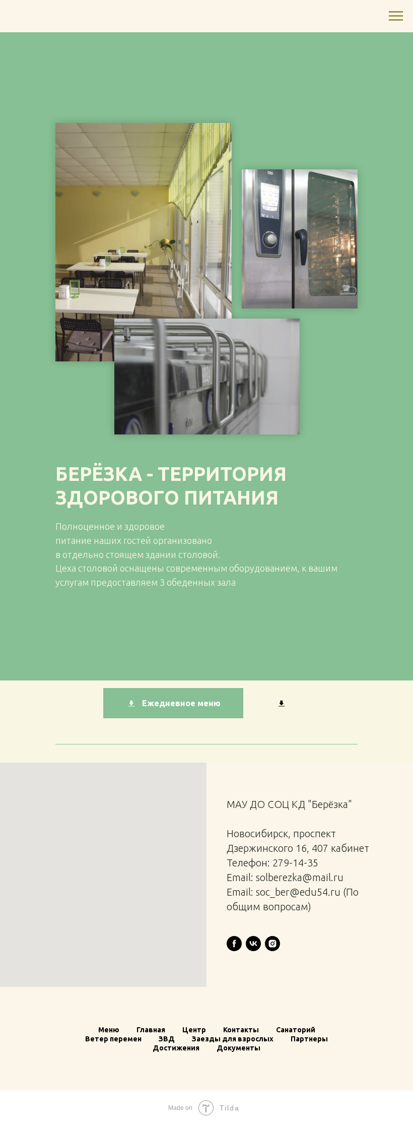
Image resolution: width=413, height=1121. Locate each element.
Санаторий (295, 1030)
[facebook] (234, 943)
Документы (238, 1048)
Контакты (241, 1030)
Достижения (176, 1048)
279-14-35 (295, 862)
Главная (150, 1030)
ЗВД (167, 1039)
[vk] (253, 943)
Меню (108, 1030)
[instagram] (272, 943)
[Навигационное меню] (396, 16)
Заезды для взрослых (232, 1039)
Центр (194, 1030)
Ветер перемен (113, 1039)
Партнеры (309, 1039)
